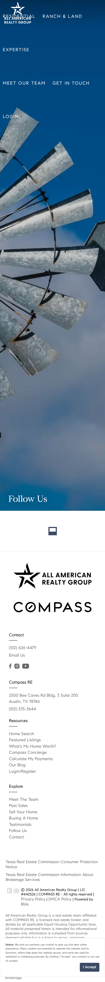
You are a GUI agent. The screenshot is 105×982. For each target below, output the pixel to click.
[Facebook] (10, 666)
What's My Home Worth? (32, 746)
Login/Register (22, 771)
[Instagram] (16, 666)
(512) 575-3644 (22, 709)
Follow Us (18, 830)
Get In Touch (71, 83)
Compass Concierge (28, 752)
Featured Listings (25, 740)
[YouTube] (25, 666)
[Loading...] (52, 531)
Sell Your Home (23, 812)
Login (11, 116)
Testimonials (20, 824)
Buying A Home (23, 818)
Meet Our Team (24, 83)
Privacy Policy (33, 899)
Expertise (16, 50)
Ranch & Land (62, 16)
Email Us (17, 655)
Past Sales (18, 805)
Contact (16, 837)
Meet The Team (23, 799)
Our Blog (17, 765)
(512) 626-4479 (22, 647)
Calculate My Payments (31, 759)
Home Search (21, 733)
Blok (25, 904)
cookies (49, 944)
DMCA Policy (60, 899)
